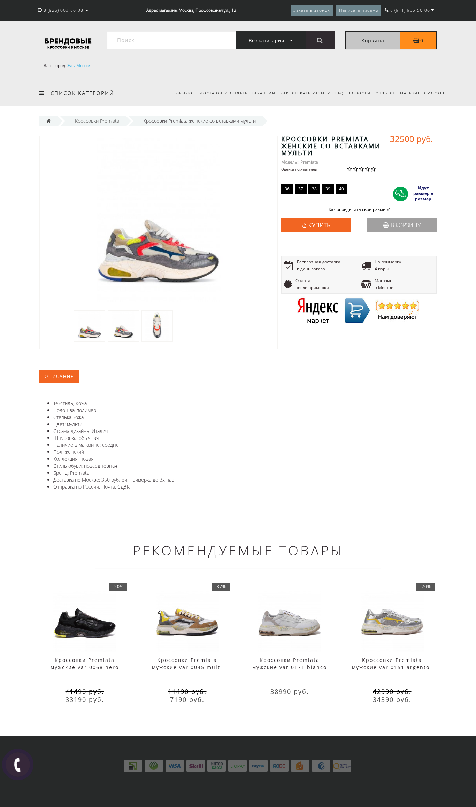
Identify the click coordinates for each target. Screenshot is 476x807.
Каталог (185, 92)
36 (287, 189)
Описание (59, 376)
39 (327, 189)
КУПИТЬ (319, 225)
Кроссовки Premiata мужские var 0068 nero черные (85, 667)
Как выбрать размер (305, 92)
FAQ (339, 92)
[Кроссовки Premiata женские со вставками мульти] (89, 326)
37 (300, 189)
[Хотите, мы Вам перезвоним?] (17, 764)
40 (341, 189)
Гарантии (264, 92)
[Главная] (48, 121)
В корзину (406, 225)
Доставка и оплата (223, 92)
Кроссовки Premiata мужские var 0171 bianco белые (289, 667)
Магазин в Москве (423, 92)
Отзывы (385, 92)
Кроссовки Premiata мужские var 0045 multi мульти (187, 667)
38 (314, 189)
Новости (360, 92)
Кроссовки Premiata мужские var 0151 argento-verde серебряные (392, 667)
